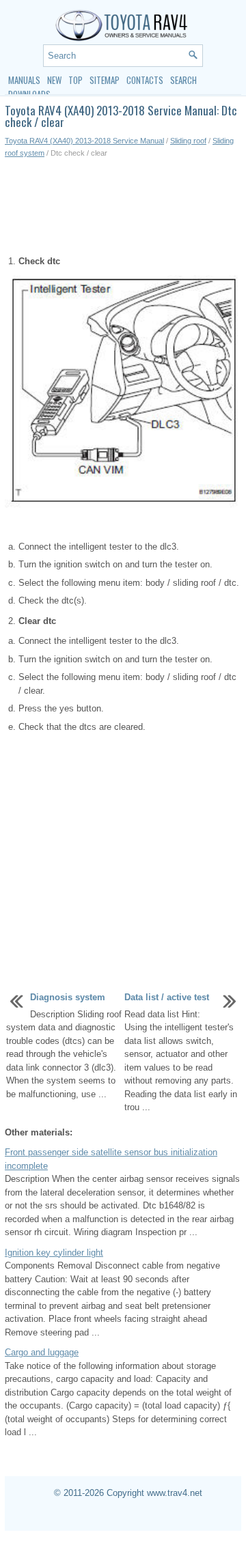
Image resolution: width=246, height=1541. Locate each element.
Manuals (24, 80)
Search (183, 80)
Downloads (29, 94)
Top (75, 80)
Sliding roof (188, 141)
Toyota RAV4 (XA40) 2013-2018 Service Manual (84, 141)
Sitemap (105, 80)
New (54, 80)
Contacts (144, 80)
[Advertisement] (123, 207)
